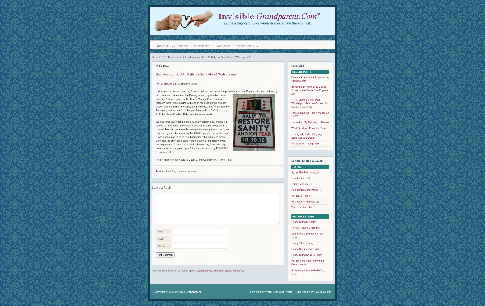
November (173, 57)
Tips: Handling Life (301, 207)
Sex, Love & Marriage (303, 201)
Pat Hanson (166, 83)
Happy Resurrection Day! (305, 249)
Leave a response (187, 171)
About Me (163, 46)
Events (183, 46)
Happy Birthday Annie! (303, 221)
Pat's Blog (163, 66)
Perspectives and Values (305, 189)
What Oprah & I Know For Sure (308, 128)
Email (161, 238)
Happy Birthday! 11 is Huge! (306, 254)
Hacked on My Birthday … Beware (310, 122)
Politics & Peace (300, 195)
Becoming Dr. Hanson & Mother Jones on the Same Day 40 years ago (309, 90)
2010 (163, 57)
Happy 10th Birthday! (302, 243)
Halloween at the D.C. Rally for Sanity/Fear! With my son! (196, 74)
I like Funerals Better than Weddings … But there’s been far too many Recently (309, 103)
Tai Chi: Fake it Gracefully (305, 227)
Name (161, 231)
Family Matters (299, 184)
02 (183, 57)
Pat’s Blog (223, 46)
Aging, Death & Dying (303, 172)
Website (161, 245)
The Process (245, 46)
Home (155, 57)
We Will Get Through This (305, 143)
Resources (202, 46)
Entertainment (299, 178)
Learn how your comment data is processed (220, 270)
